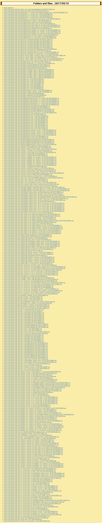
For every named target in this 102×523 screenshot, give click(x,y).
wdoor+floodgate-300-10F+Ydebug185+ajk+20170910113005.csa (23, 251)
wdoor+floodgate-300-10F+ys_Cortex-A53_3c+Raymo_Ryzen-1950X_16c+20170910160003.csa (33, 495)
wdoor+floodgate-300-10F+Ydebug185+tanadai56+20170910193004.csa (25, 255)
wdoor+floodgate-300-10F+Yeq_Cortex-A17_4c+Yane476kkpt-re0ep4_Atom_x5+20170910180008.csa (34, 268)
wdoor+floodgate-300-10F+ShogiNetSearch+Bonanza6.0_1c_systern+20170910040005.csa (31, 101)
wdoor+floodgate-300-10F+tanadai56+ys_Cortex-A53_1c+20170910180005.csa (28, 435)
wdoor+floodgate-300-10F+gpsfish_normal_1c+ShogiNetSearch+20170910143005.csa (30, 376)
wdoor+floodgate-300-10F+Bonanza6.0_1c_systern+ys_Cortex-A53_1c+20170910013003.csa (32, 19)
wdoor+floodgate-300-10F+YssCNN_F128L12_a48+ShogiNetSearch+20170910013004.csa (31, 279)
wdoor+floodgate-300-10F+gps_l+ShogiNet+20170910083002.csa (24, 340)
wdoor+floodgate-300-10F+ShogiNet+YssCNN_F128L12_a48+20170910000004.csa (29, 69)
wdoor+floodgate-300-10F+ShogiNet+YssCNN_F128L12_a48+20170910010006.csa (29, 73)
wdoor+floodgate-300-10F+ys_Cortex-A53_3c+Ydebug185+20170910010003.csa (28, 505)
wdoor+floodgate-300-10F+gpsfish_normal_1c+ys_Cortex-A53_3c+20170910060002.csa (31, 402)
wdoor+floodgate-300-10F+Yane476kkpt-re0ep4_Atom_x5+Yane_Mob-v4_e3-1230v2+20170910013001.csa (36, 198)
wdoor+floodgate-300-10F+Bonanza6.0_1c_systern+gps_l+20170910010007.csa (28, 15)
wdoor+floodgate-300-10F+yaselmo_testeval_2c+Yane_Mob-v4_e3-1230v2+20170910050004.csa (33, 448)
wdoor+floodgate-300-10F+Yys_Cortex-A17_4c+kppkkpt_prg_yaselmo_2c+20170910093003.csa (33, 290)
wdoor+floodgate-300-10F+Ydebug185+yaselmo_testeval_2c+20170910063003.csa (29, 259)
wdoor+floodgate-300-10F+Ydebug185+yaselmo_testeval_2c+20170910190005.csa (29, 262)
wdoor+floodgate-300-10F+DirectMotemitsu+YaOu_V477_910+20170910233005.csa (29, 23)
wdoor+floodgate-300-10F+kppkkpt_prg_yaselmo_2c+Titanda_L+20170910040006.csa (30, 410)
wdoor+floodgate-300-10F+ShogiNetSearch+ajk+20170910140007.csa (25, 114)
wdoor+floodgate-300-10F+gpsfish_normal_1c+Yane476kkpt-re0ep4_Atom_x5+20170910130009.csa (34, 387)
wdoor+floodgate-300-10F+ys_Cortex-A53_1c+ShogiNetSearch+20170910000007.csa (30, 470)
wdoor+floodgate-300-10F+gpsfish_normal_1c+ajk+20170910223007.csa (26, 394)
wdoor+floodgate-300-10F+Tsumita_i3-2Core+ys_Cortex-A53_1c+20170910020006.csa (30, 176)
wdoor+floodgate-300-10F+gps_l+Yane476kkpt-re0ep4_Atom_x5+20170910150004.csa (30, 360)
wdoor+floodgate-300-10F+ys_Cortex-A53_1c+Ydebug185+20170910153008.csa (28, 481)
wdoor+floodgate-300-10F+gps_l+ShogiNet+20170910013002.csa (24, 335)
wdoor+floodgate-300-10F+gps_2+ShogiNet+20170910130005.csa (24, 317)
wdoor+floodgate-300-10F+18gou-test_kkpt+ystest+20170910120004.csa (26, 11)
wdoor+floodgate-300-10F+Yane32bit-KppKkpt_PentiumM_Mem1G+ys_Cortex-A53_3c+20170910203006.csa (37, 190)
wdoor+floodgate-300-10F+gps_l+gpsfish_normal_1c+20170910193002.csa (27, 367)
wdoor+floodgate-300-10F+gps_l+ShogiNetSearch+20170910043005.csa (26, 344)
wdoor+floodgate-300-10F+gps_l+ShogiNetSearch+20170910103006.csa (26, 346)
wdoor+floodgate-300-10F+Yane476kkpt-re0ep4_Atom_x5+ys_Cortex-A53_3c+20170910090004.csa (34, 211)
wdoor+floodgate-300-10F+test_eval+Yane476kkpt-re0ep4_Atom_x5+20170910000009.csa (31, 437)
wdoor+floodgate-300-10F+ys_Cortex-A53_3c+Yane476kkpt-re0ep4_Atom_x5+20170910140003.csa (34, 502)
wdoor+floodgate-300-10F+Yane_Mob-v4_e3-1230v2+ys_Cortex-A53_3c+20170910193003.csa (32, 233)
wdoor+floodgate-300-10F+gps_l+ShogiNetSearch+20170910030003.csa (26, 343)
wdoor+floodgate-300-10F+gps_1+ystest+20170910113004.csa (23, 311)
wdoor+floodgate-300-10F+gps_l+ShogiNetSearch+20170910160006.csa (26, 349)
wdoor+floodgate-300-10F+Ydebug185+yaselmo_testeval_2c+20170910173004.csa (29, 260)
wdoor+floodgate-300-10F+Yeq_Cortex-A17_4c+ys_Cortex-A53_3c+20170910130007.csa (31, 274)
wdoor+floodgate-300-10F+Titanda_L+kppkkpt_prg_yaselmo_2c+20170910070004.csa (30, 160)
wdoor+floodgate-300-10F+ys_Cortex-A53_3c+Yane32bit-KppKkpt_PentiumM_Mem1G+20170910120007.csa (37, 500)
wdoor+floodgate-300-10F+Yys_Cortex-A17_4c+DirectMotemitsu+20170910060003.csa (30, 281)
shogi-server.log (9, 8)
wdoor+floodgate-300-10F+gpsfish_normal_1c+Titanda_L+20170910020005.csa (28, 378)
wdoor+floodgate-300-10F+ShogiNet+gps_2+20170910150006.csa (24, 79)
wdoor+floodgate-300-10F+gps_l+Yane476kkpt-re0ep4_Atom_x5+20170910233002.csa (30, 362)
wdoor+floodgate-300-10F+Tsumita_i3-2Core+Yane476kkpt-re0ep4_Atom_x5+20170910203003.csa (34, 173)
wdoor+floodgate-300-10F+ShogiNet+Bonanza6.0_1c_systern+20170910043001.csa (29, 63)
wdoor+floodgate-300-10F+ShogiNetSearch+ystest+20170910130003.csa (26, 138)
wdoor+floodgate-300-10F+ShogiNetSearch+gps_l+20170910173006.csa (26, 128)
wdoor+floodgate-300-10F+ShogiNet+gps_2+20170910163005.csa (24, 82)
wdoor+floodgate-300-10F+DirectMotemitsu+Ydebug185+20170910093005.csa (28, 28)
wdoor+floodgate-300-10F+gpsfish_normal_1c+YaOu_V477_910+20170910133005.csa (30, 381)
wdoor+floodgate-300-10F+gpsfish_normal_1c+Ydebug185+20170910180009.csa (28, 392)
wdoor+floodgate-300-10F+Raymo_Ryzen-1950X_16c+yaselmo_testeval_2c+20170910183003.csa (33, 58)
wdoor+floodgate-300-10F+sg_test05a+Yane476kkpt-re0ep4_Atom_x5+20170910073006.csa (32, 432)
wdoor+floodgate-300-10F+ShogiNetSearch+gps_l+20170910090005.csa (26, 125)
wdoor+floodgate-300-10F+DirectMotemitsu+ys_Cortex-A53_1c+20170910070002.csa (30, 36)
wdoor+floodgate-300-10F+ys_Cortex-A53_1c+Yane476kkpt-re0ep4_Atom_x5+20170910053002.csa (34, 475)
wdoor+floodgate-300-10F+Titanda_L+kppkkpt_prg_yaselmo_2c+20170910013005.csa (30, 157)
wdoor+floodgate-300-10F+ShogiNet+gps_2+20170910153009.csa (24, 81)
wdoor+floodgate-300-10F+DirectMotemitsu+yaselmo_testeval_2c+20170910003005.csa (31, 35)
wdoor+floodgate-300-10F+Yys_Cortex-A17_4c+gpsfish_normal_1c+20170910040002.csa (31, 289)
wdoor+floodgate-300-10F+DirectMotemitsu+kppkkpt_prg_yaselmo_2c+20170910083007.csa (32, 31)
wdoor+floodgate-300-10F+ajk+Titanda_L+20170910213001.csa (23, 300)
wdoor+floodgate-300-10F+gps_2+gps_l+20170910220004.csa (23, 330)
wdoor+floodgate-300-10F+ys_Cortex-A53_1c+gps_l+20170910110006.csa (26, 484)
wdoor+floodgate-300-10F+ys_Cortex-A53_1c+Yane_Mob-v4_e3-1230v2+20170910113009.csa (32, 478)
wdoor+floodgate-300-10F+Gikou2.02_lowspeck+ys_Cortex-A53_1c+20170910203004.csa (31, 54)
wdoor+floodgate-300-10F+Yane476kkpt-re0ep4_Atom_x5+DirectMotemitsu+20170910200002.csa (34, 192)
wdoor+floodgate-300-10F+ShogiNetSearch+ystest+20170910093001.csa (26, 136)
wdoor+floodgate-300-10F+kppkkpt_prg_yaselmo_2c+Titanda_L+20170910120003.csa (30, 411)
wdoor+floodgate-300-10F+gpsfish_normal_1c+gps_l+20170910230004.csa (27, 395)
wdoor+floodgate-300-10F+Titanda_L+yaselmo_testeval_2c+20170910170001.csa (29, 168)
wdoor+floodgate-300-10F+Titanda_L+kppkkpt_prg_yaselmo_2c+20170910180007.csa (30, 163)
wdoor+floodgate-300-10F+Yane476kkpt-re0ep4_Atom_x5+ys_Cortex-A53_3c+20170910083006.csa (34, 209)
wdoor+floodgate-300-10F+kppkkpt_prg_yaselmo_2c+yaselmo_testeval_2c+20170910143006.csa (33, 427)
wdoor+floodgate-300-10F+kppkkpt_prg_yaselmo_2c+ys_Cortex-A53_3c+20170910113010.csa (32, 430)
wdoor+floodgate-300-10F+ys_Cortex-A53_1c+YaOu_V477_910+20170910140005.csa (30, 471)
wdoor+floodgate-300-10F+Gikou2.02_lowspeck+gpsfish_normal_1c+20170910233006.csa (31, 52)
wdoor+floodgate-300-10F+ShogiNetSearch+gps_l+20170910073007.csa (26, 123)
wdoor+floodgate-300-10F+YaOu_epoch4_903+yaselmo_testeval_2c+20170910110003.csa (31, 184)
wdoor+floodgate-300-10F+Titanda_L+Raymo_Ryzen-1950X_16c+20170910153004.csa (30, 149)
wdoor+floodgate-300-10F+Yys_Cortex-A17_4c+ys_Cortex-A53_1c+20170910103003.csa (31, 294)
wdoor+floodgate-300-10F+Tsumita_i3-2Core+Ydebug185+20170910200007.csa (28, 174)
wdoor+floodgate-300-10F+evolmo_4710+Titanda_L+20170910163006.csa (26, 308)
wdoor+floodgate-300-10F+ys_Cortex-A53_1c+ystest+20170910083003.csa (27, 494)
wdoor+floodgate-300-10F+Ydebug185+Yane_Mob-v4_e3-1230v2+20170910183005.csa (30, 247)
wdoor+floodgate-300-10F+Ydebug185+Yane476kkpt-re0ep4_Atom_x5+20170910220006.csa (32, 246)
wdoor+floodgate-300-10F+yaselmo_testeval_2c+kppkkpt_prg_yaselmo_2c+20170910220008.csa (33, 467)
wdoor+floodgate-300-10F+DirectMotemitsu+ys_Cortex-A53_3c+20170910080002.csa (30, 38)
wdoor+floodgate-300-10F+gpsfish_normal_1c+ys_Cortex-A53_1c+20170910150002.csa (31, 400)
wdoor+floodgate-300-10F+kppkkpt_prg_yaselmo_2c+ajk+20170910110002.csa (28, 422)
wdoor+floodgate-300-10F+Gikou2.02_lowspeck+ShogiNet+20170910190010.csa (28, 41)
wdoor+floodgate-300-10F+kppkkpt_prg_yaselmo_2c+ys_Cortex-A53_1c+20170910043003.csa (32, 429)
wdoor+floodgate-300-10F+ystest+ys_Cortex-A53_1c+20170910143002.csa (27, 521)
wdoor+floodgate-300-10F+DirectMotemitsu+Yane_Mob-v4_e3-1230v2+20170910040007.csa (32, 25)
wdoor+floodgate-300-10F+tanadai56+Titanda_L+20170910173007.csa (25, 433)
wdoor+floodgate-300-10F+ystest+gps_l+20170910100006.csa (23, 519)
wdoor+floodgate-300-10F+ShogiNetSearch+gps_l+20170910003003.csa (26, 119)
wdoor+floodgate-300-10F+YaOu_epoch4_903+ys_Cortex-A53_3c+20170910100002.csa (30, 185)
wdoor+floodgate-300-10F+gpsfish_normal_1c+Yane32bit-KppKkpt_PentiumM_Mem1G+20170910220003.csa (37, 386)
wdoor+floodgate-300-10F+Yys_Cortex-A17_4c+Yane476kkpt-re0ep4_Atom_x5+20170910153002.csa (34, 282)
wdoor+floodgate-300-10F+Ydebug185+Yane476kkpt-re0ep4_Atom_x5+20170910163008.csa (32, 244)
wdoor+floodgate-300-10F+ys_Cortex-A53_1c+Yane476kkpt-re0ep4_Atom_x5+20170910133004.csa (34, 476)
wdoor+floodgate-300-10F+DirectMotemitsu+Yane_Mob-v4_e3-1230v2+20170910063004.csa (32, 27)
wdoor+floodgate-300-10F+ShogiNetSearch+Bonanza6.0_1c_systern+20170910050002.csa (31, 103)
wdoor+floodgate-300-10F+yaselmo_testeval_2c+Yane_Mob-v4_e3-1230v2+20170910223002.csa (33, 454)
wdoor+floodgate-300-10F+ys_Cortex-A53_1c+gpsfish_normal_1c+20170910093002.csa (31, 487)
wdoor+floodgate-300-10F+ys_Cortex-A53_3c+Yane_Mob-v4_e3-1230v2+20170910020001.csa (32, 503)
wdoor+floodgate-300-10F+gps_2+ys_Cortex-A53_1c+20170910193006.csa (27, 332)
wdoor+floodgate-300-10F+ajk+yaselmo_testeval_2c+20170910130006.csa (26, 306)
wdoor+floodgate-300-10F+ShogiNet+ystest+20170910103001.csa (24, 96)
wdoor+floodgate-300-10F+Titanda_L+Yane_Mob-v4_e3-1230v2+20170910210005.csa (30, 152)
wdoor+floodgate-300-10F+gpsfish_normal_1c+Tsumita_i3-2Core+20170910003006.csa (30, 379)
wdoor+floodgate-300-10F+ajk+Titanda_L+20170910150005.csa (23, 298)
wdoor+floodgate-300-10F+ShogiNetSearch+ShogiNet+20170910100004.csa (27, 108)
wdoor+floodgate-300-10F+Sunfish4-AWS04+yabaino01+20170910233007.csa (27, 146)
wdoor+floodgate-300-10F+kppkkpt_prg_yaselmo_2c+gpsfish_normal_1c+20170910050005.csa (33, 424)
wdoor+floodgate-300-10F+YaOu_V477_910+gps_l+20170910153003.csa (26, 181)
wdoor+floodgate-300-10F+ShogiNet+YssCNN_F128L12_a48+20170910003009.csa (29, 71)
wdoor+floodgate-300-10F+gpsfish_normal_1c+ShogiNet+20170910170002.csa (28, 375)
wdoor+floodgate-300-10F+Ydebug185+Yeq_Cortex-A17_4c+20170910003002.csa (28, 249)
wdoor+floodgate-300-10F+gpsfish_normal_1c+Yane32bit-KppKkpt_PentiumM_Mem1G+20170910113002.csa (37, 384)
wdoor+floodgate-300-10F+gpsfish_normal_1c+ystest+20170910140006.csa (27, 406)
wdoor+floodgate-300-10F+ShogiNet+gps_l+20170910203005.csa (24, 89)
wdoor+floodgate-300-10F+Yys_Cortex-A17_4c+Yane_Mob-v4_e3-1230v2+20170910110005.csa (33, 284)
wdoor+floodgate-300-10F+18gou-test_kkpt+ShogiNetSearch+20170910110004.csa (29, 9)
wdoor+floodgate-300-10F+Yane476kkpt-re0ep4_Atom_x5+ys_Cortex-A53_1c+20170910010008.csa (34, 203)
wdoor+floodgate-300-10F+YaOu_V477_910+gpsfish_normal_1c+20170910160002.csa (30, 182)
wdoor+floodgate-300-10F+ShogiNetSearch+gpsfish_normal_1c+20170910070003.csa (30, 130)
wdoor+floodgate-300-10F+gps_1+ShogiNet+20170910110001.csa (24, 309)
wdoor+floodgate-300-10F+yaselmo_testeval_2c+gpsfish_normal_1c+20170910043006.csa (31, 462)
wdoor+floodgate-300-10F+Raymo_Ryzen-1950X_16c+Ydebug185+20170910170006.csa (30, 57)
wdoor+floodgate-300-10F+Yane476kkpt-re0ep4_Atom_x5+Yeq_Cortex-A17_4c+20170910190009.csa (34, 200)
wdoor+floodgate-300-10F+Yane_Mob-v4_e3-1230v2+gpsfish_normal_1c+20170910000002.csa (32, 225)
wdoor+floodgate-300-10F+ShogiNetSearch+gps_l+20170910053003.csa (26, 120)
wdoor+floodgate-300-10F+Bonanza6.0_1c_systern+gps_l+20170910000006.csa (28, 14)
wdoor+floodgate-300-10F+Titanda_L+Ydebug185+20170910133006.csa (25, 155)
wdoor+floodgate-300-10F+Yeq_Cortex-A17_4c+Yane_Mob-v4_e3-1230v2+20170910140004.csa (33, 270)
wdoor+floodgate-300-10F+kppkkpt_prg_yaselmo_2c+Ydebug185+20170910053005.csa (30, 417)
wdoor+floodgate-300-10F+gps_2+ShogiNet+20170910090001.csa (24, 313)
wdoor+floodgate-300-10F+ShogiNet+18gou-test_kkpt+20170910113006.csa (27, 62)
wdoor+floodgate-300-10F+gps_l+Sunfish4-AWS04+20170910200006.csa (26, 357)
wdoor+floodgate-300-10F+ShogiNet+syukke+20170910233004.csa (24, 93)
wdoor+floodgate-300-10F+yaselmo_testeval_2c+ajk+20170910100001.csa (26, 459)
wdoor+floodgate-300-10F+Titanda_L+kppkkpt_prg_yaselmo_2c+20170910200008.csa (30, 165)
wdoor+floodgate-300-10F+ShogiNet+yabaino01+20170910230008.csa (25, 95)
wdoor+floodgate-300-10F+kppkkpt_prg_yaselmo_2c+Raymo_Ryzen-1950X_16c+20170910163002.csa (35, 408)
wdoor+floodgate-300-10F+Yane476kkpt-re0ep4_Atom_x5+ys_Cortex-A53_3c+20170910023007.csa (34, 206)
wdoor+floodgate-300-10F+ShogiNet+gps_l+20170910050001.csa (24, 84)
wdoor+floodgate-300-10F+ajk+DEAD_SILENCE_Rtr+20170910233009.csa (26, 295)
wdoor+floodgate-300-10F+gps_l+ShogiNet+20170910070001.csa (24, 338)
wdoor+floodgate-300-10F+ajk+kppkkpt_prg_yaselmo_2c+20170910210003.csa (28, 303)
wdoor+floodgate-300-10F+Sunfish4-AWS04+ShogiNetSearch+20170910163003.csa (29, 139)
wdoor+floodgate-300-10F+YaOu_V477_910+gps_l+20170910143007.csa (26, 179)
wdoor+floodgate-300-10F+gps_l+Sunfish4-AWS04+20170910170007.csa (26, 355)
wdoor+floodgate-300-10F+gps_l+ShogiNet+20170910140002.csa (24, 341)
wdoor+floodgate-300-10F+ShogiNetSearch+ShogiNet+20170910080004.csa (27, 106)
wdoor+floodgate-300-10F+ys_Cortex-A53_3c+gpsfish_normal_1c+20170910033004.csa (31, 511)
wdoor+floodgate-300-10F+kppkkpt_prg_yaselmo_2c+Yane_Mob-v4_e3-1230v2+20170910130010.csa (34, 416)
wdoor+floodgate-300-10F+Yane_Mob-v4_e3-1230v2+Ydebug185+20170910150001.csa (30, 222)
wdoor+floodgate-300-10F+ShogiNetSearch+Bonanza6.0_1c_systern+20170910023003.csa (31, 98)
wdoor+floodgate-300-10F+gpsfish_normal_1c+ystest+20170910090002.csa (27, 405)
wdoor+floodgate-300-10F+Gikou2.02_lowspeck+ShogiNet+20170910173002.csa (28, 39)
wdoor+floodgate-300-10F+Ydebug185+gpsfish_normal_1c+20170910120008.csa (28, 254)
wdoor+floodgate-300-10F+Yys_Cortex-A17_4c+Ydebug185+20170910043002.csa (28, 286)
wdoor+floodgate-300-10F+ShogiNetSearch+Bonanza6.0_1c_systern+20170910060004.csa (31, 104)
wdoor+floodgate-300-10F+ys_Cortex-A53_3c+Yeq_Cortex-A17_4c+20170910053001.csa (31, 506)
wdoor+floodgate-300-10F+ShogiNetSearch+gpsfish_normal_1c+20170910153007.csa (30, 133)
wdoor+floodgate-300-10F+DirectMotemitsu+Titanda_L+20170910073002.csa (27, 20)
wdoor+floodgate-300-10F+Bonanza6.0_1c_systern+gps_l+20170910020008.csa (28, 17)
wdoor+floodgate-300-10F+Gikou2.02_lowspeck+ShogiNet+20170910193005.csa (28, 42)
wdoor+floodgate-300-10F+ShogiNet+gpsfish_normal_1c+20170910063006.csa (28, 90)
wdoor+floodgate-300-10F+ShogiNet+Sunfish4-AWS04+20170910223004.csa (27, 66)
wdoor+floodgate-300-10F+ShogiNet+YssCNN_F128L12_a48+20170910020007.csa (29, 74)
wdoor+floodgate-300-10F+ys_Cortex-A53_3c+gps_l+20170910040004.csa (26, 510)
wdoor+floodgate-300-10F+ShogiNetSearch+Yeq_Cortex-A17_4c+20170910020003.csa (30, 112)
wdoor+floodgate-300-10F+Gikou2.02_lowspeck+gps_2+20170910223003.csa (27, 50)
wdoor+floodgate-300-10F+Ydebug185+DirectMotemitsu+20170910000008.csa (28, 235)
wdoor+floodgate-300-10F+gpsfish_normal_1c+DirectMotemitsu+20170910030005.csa (30, 373)
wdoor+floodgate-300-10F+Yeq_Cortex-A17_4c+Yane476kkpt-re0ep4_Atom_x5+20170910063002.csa (34, 266)
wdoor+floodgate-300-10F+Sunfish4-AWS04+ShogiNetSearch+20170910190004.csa (29, 141)
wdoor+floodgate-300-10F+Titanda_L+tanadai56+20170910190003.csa (25, 166)
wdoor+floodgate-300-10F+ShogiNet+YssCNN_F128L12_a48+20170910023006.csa (29, 76)
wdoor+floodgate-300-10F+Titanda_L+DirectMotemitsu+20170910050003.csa (27, 147)
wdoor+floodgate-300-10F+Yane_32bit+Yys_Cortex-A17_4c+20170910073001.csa (28, 212)
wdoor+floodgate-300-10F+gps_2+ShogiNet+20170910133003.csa (24, 319)
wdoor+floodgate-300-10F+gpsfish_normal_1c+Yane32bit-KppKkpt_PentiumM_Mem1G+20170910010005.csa (37, 382)
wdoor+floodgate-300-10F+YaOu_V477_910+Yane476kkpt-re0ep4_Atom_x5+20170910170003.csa (33, 178)
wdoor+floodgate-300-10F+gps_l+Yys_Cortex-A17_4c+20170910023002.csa (27, 363)
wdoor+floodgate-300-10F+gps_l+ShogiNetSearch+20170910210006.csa (26, 352)
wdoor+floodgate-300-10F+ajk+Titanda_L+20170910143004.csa (23, 297)
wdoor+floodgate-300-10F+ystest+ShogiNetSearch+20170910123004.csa (26, 518)
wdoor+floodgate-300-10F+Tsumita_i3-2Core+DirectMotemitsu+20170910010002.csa (30, 170)
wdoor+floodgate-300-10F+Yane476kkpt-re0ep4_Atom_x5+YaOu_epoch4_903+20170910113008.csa (34, 195)
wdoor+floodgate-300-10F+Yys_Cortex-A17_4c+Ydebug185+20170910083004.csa (28, 287)
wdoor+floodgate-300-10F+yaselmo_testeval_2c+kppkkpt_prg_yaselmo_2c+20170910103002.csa (33, 465)
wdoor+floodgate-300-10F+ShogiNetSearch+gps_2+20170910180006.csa (26, 116)
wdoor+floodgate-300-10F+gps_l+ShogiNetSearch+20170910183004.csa (26, 351)
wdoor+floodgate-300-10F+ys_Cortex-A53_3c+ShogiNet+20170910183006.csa (27, 497)
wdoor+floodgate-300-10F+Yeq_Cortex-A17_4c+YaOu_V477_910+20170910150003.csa (30, 265)
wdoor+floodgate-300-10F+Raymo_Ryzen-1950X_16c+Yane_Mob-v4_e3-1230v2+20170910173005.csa (34, 55)
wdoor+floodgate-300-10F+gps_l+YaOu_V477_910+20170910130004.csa (26, 359)
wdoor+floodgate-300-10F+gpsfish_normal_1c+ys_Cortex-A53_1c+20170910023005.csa (31, 397)
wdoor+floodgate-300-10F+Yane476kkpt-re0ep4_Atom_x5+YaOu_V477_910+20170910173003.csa (33, 193)
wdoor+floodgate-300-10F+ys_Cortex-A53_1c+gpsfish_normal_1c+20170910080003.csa (31, 486)
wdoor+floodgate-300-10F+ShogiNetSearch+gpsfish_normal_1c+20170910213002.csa (30, 135)
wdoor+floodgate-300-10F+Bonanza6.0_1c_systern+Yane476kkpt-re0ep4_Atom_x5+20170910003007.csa (36, 12)
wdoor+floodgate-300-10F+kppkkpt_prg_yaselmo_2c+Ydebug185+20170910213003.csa (30, 419)
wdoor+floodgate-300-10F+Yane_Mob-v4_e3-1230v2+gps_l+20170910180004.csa (28, 224)
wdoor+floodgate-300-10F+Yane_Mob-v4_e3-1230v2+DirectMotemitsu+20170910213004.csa (32, 216)
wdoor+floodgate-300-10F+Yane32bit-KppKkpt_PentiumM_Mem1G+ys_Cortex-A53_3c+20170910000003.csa (37, 189)
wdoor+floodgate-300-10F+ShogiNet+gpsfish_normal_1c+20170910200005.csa (28, 92)
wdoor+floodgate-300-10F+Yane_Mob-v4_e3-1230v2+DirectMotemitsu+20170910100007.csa (32, 214)
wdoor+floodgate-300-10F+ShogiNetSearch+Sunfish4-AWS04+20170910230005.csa (29, 111)
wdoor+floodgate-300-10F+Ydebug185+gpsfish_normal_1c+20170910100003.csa (28, 252)
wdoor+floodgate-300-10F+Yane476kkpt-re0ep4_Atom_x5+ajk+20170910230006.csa (29, 201)
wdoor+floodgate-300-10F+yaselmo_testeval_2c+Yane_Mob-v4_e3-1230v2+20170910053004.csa (33, 449)
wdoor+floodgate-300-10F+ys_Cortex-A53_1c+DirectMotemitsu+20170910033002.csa (30, 468)
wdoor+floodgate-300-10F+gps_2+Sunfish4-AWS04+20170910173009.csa (26, 325)
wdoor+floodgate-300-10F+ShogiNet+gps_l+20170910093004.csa (24, 87)
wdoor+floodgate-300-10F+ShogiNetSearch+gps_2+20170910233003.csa (26, 117)
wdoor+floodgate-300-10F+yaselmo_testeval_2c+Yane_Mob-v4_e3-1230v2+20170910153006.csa (33, 452)
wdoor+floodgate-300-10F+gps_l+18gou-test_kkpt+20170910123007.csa (26, 333)
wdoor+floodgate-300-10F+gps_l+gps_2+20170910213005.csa (23, 365)
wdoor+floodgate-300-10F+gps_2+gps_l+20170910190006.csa (23, 328)
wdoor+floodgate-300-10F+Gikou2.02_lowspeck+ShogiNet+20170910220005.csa (28, 47)
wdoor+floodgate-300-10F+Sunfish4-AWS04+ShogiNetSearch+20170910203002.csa (29, 143)
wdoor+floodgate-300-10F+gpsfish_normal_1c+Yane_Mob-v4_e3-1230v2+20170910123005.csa (32, 389)
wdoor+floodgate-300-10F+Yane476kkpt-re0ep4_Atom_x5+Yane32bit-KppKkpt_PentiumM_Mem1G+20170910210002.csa (40, 197)
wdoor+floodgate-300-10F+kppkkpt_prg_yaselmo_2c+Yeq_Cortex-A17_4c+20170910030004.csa (33, 421)
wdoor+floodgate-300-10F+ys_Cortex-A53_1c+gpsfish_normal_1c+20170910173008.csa (31, 489)
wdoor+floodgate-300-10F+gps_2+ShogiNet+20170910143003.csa (24, 321)
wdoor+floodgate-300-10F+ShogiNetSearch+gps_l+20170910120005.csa (26, 127)
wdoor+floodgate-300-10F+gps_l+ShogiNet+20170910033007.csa (24, 336)
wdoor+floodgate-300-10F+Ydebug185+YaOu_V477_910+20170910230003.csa (27, 239)
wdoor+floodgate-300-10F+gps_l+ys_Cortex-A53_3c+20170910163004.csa (26, 368)
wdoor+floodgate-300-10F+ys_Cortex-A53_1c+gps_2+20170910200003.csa (27, 483)
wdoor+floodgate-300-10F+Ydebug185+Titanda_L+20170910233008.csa (25, 238)
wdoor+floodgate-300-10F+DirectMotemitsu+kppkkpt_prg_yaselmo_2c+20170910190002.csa (32, 33)
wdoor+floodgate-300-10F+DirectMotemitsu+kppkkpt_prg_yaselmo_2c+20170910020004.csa (32, 30)
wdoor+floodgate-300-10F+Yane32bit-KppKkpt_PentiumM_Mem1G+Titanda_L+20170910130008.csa (34, 187)
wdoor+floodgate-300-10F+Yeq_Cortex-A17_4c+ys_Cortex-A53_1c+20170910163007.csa (31, 273)
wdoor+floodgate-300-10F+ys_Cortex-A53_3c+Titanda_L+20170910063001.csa (28, 498)
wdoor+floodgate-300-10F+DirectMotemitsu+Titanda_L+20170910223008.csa (27, 22)
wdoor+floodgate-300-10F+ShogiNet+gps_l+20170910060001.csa (24, 85)
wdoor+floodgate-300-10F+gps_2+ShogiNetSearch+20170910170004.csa (26, 324)
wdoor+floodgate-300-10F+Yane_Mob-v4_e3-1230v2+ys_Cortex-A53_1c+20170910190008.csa (32, 230)
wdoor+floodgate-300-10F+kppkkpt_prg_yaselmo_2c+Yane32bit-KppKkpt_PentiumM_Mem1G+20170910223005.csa (39, 414)
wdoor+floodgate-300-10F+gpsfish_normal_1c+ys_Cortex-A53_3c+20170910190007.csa (31, 403)
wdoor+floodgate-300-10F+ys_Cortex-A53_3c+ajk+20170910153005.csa (26, 508)
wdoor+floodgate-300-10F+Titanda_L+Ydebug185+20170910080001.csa (25, 154)
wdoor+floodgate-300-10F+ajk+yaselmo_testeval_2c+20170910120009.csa (26, 305)
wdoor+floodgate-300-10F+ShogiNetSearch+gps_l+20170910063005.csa (26, 122)
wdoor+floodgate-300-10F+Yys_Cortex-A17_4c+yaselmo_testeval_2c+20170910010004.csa (32, 292)
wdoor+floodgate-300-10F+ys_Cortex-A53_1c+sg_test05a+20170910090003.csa (28, 492)
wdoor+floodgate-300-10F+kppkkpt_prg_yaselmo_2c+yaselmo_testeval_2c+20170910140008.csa (33, 425)
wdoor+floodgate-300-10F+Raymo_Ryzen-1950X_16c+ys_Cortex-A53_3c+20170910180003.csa (33, 60)
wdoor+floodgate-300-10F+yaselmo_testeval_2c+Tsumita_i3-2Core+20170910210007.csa (31, 444)
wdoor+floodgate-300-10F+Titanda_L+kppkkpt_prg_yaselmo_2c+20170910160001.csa (30, 162)
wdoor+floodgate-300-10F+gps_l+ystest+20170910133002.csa (23, 370)
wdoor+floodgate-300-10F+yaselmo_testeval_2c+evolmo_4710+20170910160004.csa (30, 460)
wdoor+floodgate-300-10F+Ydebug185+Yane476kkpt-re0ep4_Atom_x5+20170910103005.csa (32, 243)
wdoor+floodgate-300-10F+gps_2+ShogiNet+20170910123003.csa (24, 316)
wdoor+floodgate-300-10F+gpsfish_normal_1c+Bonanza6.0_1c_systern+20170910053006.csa (32, 371)
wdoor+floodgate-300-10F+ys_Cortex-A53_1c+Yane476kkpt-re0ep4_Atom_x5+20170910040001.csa (34, 473)
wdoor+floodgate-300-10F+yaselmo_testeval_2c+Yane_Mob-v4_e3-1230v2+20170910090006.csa (33, 451)
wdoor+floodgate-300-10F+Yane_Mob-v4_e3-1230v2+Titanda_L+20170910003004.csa (30, 217)
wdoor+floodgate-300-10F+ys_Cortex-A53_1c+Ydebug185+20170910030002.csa (28, 479)
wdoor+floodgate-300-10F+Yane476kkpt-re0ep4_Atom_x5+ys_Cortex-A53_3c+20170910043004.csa (34, 208)
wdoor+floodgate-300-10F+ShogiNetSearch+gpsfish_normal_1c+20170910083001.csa (30, 131)
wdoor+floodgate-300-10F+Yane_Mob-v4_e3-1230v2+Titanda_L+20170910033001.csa (30, 219)
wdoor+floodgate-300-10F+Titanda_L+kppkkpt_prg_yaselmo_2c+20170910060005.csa (30, 158)
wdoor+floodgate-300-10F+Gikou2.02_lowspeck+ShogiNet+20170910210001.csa (28, 44)
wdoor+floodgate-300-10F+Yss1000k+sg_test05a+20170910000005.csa (25, 276)
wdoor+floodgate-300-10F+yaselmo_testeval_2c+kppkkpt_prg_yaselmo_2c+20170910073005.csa (33, 464)
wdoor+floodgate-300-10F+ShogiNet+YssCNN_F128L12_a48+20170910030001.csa (29, 77)
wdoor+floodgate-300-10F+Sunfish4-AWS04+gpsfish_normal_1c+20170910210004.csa (30, 144)
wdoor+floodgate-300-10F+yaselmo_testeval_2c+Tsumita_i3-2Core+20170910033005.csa (31, 443)
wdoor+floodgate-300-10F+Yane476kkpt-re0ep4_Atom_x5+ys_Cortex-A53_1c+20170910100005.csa (34, 205)
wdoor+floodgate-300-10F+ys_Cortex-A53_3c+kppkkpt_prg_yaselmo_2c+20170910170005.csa (32, 514)
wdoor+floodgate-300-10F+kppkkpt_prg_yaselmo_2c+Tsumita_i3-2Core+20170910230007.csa (32, 413)
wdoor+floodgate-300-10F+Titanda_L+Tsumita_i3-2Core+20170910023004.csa (28, 151)
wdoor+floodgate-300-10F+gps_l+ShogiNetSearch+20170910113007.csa (26, 348)
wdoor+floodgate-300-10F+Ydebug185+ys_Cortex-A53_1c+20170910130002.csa (28, 263)
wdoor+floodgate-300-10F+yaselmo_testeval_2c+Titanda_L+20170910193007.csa (29, 441)
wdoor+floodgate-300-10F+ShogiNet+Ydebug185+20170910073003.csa (25, 68)
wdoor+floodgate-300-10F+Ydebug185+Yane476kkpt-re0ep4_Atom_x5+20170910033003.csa (32, 241)
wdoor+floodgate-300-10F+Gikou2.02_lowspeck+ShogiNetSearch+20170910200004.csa (30, 49)
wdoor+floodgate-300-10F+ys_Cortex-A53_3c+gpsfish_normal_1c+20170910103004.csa (31, 513)
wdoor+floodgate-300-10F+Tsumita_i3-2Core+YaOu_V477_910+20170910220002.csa (29, 171)
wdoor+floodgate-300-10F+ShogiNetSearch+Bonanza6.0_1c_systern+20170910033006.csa (31, 100)
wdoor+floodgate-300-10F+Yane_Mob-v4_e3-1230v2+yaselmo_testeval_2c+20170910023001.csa (33, 227)
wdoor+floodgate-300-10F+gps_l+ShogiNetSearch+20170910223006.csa (26, 354)
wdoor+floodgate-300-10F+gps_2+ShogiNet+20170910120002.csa (24, 314)
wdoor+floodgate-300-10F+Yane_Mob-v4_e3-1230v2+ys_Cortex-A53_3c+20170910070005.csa (32, 232)
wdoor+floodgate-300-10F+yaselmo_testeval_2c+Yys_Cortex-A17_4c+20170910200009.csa (32, 457)
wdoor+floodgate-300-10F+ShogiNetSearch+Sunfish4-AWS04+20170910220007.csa (29, 109)
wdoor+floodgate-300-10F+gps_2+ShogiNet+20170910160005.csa (24, 322)
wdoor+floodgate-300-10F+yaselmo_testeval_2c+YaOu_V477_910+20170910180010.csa (31, 446)
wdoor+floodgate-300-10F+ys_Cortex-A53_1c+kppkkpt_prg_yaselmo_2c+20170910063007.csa (32, 491)
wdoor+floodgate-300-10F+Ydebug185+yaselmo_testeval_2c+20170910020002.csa (29, 257)
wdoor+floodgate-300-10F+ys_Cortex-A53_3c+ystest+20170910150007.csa (27, 516)
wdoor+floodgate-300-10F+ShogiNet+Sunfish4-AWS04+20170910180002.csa (27, 65)
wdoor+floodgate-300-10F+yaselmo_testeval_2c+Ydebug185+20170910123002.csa (29, 456)
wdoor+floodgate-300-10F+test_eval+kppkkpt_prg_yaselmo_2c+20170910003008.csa (30, 438)
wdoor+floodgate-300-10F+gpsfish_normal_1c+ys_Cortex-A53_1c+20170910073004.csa (31, 398)
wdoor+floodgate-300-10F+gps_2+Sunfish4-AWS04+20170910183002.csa (26, 327)
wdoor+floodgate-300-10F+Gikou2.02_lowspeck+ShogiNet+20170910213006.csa (28, 46)
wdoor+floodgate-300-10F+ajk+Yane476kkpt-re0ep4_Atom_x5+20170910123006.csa (29, 301)
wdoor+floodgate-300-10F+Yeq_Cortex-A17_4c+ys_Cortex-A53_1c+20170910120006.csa (31, 271)
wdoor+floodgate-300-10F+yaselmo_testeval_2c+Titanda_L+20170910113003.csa (29, 440)
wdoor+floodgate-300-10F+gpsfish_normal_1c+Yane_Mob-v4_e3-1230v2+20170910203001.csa (32, 390)
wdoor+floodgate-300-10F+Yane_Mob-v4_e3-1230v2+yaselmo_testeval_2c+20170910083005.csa (33, 228)
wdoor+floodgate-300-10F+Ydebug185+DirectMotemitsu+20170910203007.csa (28, 236)
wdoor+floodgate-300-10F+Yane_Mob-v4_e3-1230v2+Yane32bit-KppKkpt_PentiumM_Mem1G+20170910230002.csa (38, 220)
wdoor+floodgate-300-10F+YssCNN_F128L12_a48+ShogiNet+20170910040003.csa (29, 278)
